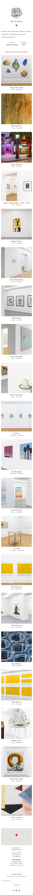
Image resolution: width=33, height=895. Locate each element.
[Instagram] (19, 890)
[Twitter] (16, 890)
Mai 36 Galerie (16, 21)
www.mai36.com (16, 856)
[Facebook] (13, 890)
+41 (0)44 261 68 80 (17, 853)
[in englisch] (16, 25)
